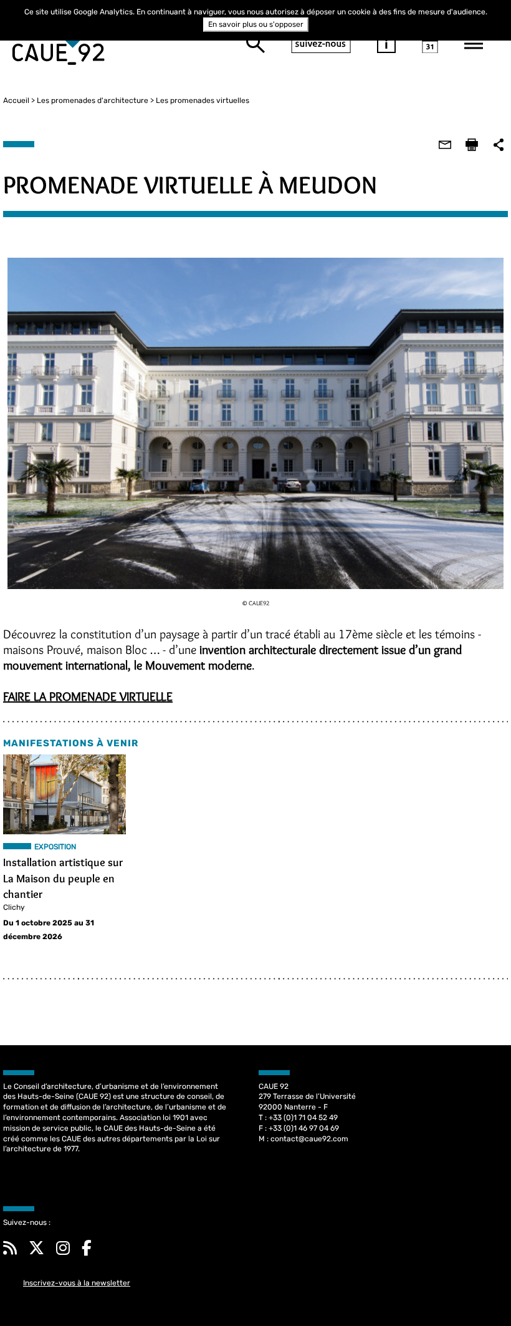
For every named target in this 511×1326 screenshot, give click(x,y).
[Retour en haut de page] (476, 1291)
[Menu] (473, 43)
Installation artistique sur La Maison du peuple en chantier (63, 878)
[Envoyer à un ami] (445, 145)
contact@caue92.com (309, 1138)
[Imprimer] (472, 145)
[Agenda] (430, 43)
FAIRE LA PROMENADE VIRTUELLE (88, 696)
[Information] (386, 43)
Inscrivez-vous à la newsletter (76, 1283)
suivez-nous (321, 43)
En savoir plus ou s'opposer (255, 24)
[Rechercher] (255, 43)
